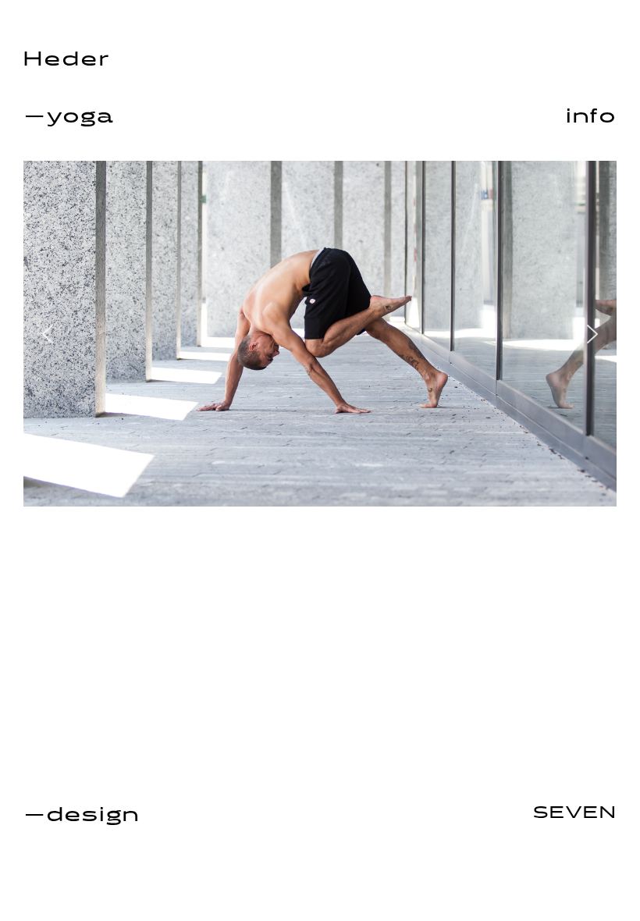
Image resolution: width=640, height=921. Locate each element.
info (591, 117)
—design (81, 815)
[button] (47, 334)
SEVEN (575, 813)
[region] (320, 334)
